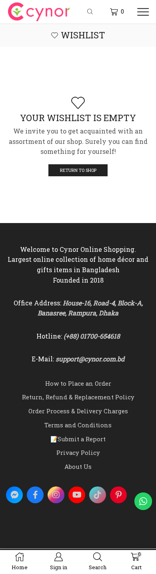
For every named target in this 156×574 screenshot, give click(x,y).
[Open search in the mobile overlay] (91, 12)
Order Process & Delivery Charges (78, 411)
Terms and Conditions (78, 425)
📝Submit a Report (78, 439)
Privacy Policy (78, 452)
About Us (78, 466)
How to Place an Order (78, 383)
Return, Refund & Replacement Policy (78, 397)
